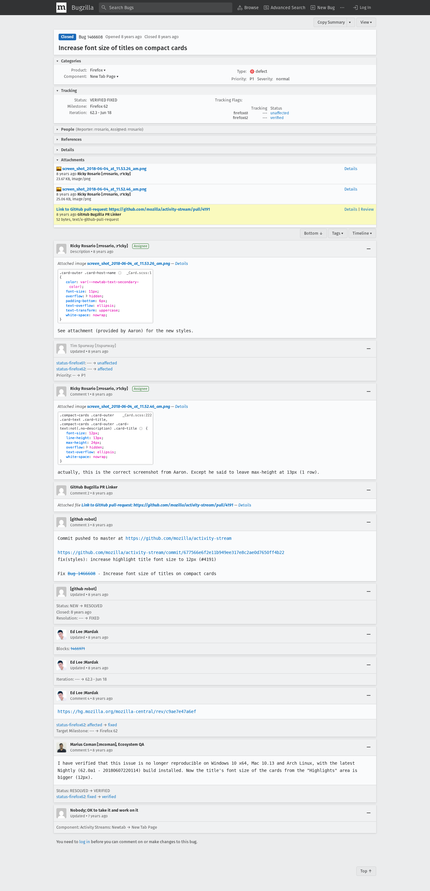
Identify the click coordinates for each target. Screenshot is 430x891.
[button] (362, 8)
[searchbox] (165, 8)
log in (84, 841)
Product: (79, 70)
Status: (80, 100)
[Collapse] (369, 249)
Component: (75, 76)
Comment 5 (79, 750)
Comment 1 (79, 394)
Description (80, 251)
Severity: (265, 79)
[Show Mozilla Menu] (61, 8)
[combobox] (165, 8)
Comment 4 (79, 698)
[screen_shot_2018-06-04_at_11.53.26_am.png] (105, 296)
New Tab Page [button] (104, 76)
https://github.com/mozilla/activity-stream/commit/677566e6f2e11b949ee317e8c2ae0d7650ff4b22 (171, 552)
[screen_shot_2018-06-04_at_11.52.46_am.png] (105, 438)
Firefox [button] (98, 70)
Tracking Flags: (228, 100)
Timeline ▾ (362, 233)
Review (367, 209)
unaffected (279, 113)
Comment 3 (79, 525)
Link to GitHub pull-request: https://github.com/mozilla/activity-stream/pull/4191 (133, 209)
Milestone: (77, 106)
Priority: (238, 79)
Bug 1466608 (91, 37)
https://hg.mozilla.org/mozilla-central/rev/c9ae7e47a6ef (127, 711)
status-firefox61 (70, 363)
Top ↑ (366, 871)
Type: (241, 71)
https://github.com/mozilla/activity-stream (178, 538)
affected (105, 369)
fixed (112, 725)
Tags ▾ (337, 233)
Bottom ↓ (313, 233)
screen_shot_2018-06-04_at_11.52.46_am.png (103, 189)
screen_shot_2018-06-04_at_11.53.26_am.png (103, 168)
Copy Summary (331, 22)
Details (350, 168)
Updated (77, 351)
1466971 (78, 648)
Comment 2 (79, 493)
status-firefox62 (70, 369)
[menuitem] (248, 8)
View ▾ (366, 22)
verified (277, 118)
